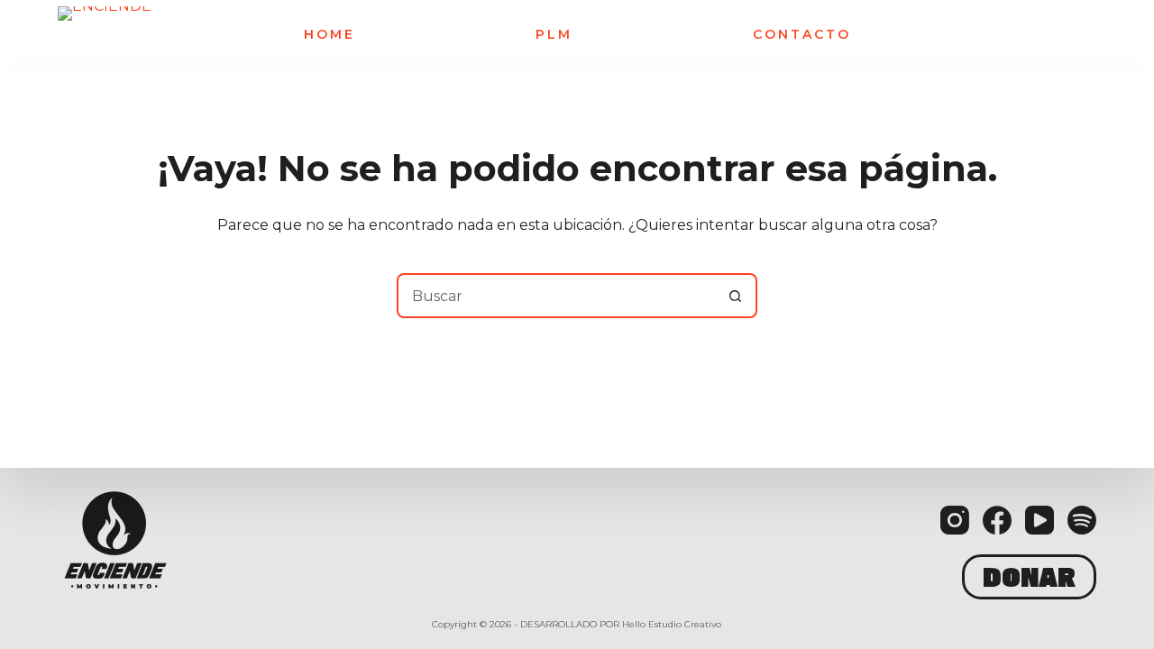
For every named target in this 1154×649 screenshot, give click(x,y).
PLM (554, 35)
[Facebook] (997, 520)
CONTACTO (802, 35)
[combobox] (556, 295)
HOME (329, 35)
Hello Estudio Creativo (671, 624)
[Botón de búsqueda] (735, 295)
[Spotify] (1081, 520)
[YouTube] (1039, 520)
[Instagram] (954, 520)
